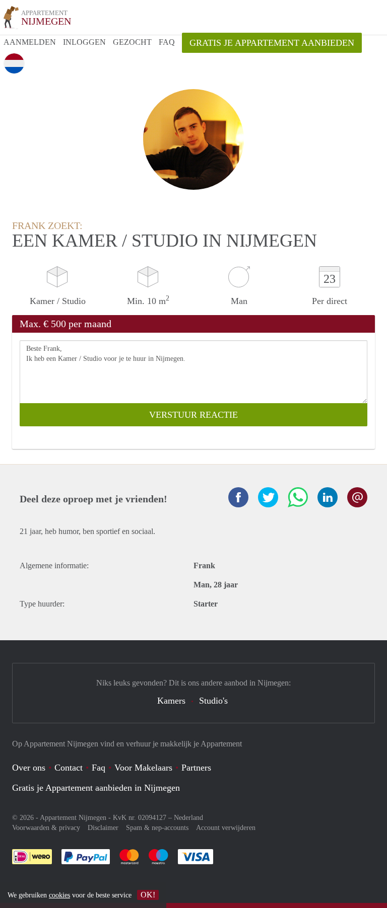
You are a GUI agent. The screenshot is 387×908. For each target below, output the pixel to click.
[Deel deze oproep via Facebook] (238, 497)
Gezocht (132, 42)
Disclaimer (103, 827)
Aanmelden (30, 42)
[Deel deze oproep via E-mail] (357, 497)
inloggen (84, 42)
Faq (98, 768)
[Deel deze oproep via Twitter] (268, 497)
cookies (59, 895)
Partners (196, 768)
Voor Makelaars (143, 768)
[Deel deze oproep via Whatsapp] (298, 497)
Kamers (171, 701)
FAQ (167, 42)
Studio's (213, 701)
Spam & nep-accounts (157, 827)
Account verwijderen (225, 827)
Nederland (188, 817)
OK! (148, 894)
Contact (68, 768)
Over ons (28, 768)
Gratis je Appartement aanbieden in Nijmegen (96, 788)
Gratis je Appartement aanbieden (271, 43)
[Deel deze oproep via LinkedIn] (327, 497)
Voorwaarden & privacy (46, 827)
